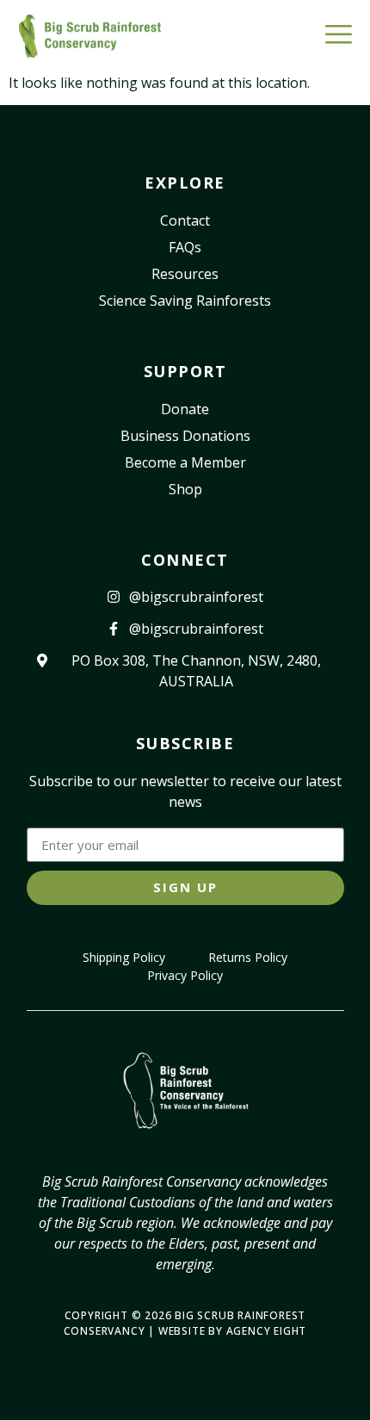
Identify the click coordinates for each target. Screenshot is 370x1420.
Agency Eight (266, 1331)
